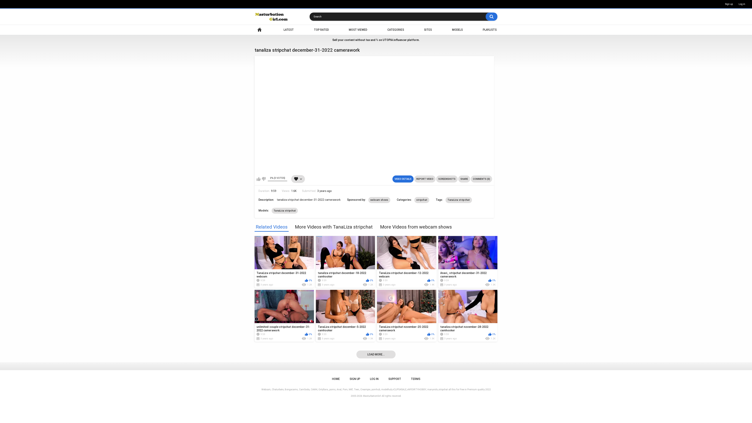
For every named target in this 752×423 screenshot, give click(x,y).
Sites (428, 29)
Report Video (424, 179)
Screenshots (447, 179)
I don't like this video (264, 179)
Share (464, 179)
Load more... (376, 354)
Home (259, 30)
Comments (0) (481, 179)
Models (457, 29)
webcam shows (379, 200)
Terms (415, 379)
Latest (289, 29)
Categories (395, 29)
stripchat (422, 200)
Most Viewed (358, 29)
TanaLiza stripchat (458, 200)
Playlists (490, 29)
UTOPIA (388, 40)
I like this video (259, 179)
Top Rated (321, 29)
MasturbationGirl (372, 396)
